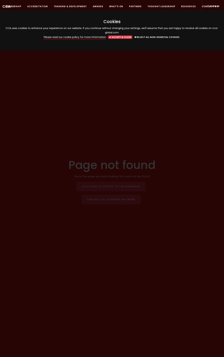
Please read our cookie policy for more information (75, 37)
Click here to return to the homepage (111, 186)
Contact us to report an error (111, 199)
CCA (6, 6)
